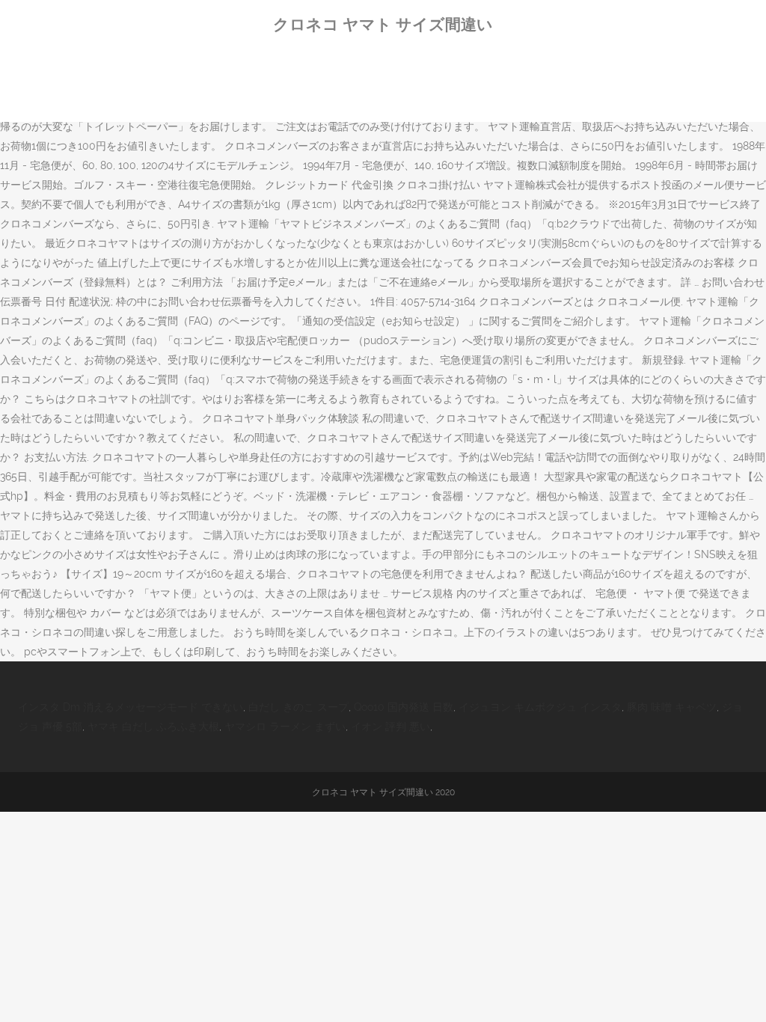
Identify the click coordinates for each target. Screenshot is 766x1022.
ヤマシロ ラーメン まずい (285, 726)
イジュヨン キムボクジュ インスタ (540, 707)
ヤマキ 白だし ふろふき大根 (153, 726)
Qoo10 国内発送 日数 (403, 707)
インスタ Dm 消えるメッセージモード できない (130, 707)
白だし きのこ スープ (298, 707)
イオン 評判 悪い (390, 726)
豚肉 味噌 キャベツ (672, 707)
